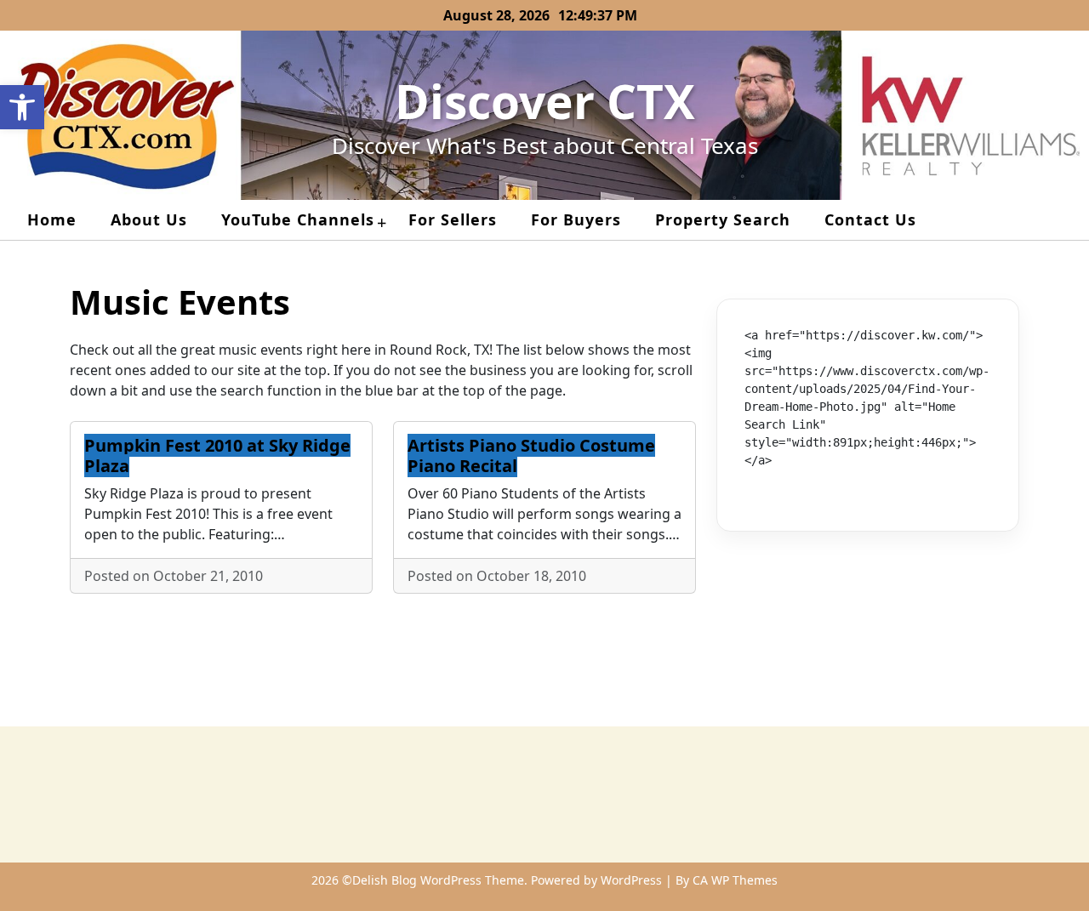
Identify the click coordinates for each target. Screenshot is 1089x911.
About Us (149, 219)
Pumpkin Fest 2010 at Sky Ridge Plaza (217, 455)
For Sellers (452, 219)
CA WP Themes (735, 880)
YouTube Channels (297, 219)
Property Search (722, 219)
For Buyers (576, 219)
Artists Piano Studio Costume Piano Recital (531, 455)
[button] (22, 107)
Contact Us (870, 219)
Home (52, 219)
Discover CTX (545, 101)
